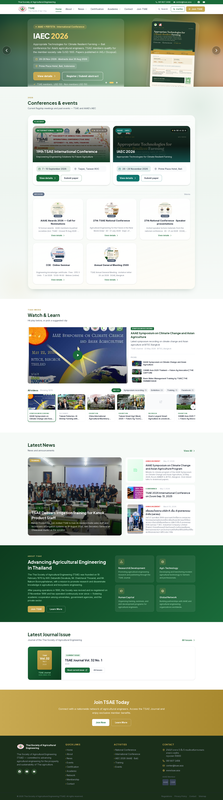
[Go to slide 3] (115, 82)
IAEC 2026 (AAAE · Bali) (126, 758)
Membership (72, 779)
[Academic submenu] (120, 9)
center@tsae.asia (183, 2)
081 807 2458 (164, 2)
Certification (97, 9)
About (69, 9)
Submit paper (71, 178)
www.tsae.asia (173, 770)
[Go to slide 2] (110, 82)
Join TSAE (142, 9)
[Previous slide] (6, 50)
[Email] (34, 771)
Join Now (101, 722)
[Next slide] (216, 50)
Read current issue (75, 670)
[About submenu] (74, 9)
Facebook (188, 390)
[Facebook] (199, 2)
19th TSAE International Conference (66, 151)
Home (59, 9)
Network (70, 775)
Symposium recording (135, 390)
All (116, 390)
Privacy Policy (180, 796)
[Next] (193, 407)
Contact (128, 9)
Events (69, 762)
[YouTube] (204, 2)
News (81, 9)
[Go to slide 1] (106, 82)
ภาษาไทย (179, 9)
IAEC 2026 (126, 151)
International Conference (127, 754)
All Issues (187, 640)
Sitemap (202, 796)
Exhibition (157, 390)
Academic (113, 9)
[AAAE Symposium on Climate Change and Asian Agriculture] (78, 355)
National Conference (125, 750)
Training (172, 390)
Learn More (56, 609)
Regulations (166, 796)
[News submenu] (86, 9)
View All (188, 450)
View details (46, 178)
